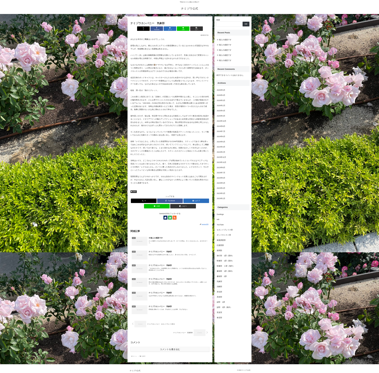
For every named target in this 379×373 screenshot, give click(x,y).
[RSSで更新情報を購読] (174, 218)
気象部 (134, 191)
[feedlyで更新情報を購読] (170, 218)
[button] (196, 28)
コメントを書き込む (170, 349)
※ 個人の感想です (224, 40)
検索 (218, 20)
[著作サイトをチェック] (165, 218)
